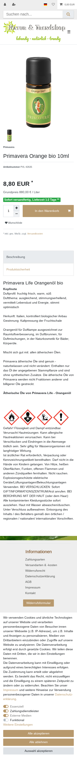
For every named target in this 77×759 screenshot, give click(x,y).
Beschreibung (15, 257)
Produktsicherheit (18, 269)
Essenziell (17, 706)
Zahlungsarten (35, 559)
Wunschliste (14, 222)
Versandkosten (35, 233)
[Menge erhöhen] (16, 208)
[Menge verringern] (16, 214)
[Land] (45, 4)
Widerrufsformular (38, 603)
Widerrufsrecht (35, 570)
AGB (28, 582)
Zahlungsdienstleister (24, 711)
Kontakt (30, 593)
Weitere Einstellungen (18, 724)
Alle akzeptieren (38, 733)
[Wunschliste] (53, 4)
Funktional (17, 720)
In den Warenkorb (47, 211)
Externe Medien (20, 715)
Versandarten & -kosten (41, 565)
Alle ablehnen (38, 742)
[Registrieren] (14, 4)
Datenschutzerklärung (40, 576)
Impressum (32, 587)
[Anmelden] (5, 4)
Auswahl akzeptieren (39, 751)
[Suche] (68, 14)
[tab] (38, 257)
